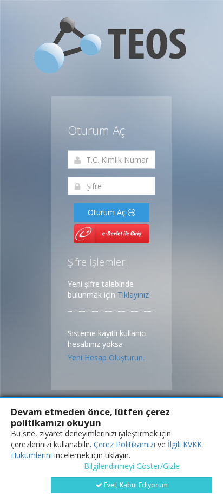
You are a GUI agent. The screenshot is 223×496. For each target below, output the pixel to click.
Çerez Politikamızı (124, 444)
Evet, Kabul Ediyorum (135, 484)
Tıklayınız (133, 294)
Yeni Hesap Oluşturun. (106, 357)
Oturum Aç (108, 212)
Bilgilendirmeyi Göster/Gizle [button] (132, 466)
